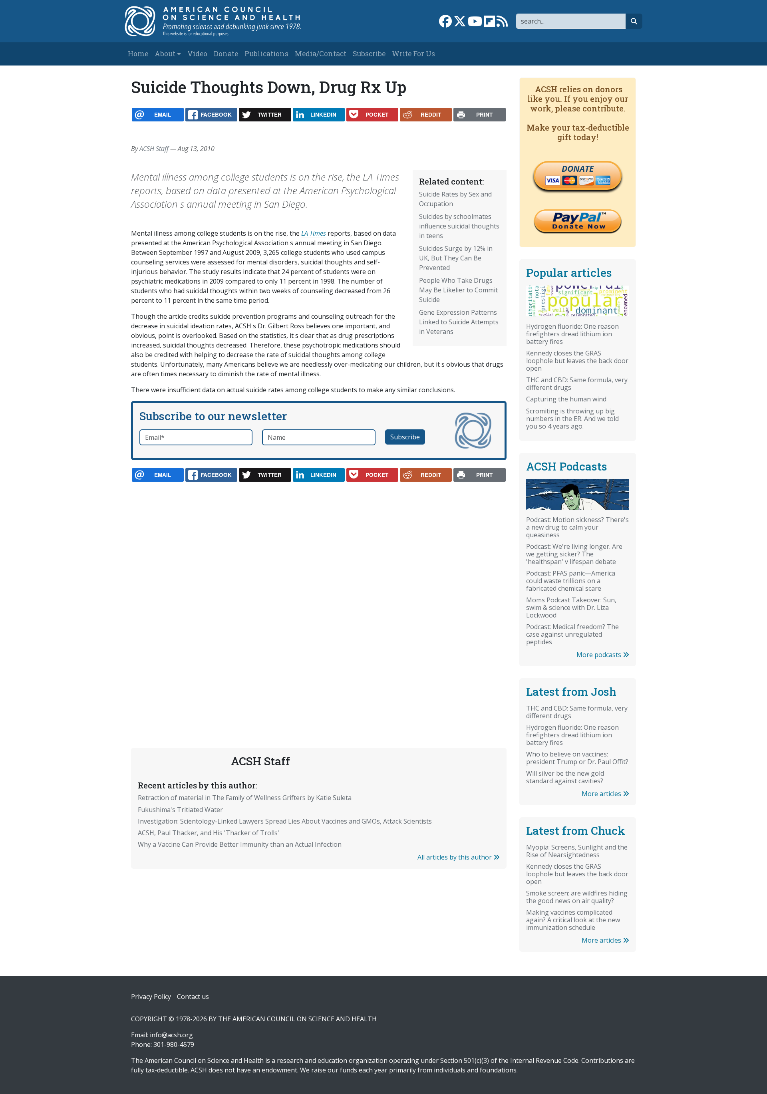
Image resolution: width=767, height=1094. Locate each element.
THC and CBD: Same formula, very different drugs (577, 383)
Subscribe (369, 53)
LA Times (313, 233)
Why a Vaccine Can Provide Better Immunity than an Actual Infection (240, 844)
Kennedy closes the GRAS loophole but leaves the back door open (577, 361)
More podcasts (599, 654)
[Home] (221, 21)
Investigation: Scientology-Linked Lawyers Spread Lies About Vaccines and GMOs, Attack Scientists (285, 821)
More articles (602, 793)
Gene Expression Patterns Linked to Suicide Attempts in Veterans (459, 322)
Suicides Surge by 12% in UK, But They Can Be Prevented (456, 258)
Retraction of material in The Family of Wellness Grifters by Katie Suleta (245, 797)
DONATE (578, 168)
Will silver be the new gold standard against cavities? (565, 777)
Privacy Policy (151, 996)
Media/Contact (320, 53)
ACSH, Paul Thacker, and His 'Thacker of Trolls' (208, 832)
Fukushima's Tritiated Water (180, 809)
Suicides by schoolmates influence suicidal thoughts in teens (459, 226)
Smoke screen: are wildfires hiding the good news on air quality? (577, 897)
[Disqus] (319, 596)
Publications (266, 53)
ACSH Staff (154, 148)
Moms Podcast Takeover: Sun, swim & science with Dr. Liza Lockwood (571, 607)
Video (197, 53)
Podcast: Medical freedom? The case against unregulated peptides (572, 634)
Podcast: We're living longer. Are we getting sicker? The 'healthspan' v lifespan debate (574, 554)
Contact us (193, 996)
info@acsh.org (171, 1034)
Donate (226, 53)
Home (138, 53)
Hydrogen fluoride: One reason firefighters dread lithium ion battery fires (572, 334)
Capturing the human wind (566, 399)
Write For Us (413, 53)
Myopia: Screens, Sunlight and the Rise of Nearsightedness (577, 851)
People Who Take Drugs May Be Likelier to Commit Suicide (458, 290)
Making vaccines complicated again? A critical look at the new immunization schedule (573, 920)
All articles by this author (455, 857)
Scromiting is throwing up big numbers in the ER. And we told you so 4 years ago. (572, 419)
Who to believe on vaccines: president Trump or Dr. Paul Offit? (577, 758)
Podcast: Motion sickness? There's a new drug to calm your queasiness (577, 527)
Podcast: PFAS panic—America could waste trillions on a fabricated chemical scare (570, 581)
